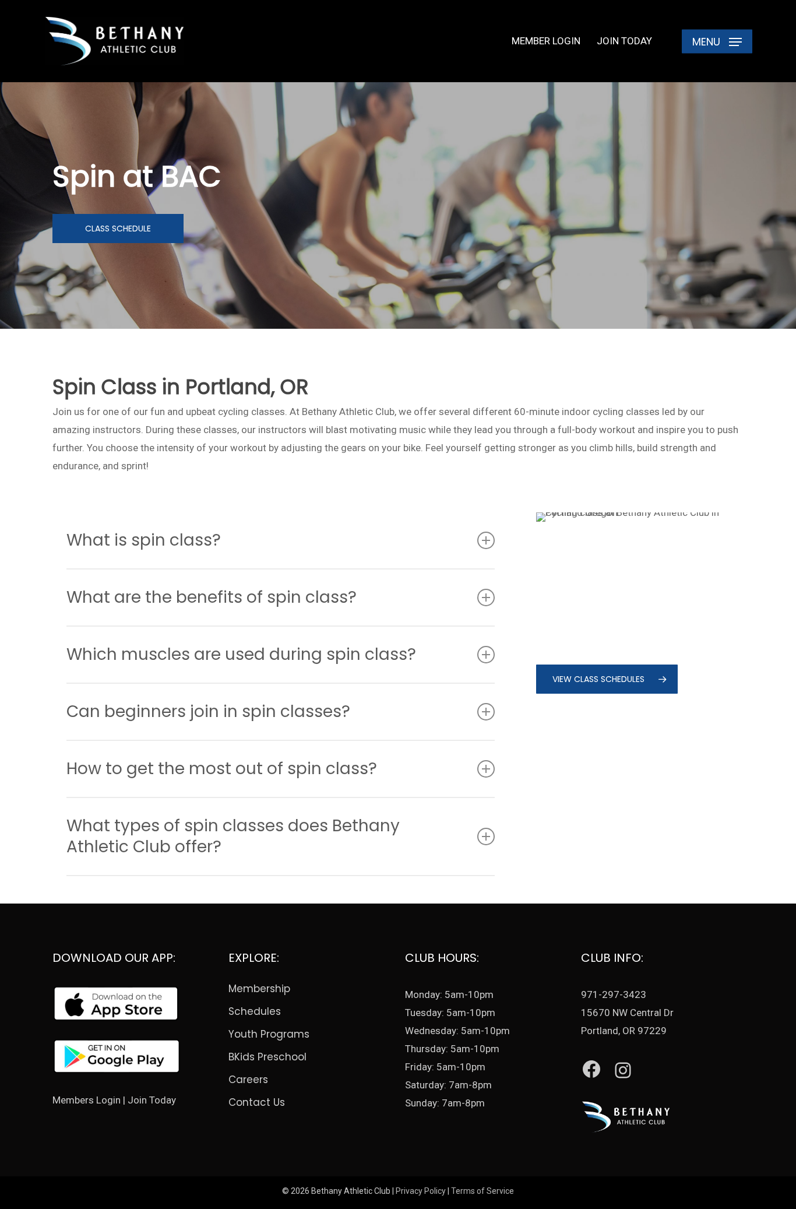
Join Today (152, 1100)
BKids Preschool (267, 1057)
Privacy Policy (421, 1191)
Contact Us (256, 1102)
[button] (717, 41)
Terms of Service (482, 1191)
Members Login (86, 1100)
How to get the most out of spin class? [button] (221, 768)
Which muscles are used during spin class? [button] (241, 654)
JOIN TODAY (624, 41)
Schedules (254, 1011)
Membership (259, 989)
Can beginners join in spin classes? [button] (208, 711)
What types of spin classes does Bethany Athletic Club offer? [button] (233, 836)
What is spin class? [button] (143, 540)
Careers (248, 1080)
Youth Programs (268, 1034)
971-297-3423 (613, 994)
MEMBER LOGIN (546, 41)
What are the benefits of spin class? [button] (211, 597)
